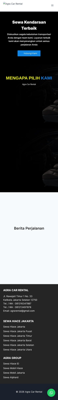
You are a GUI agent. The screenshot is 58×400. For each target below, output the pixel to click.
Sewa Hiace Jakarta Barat (17, 340)
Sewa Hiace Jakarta (14, 326)
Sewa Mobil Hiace (13, 368)
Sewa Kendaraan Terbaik (29, 25)
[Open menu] (52, 5)
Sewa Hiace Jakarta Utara (17, 349)
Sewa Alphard (10, 377)
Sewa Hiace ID (11, 363)
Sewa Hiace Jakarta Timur (17, 336)
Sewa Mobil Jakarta (14, 372)
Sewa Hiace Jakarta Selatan (18, 345)
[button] (51, 393)
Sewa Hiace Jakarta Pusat (17, 331)
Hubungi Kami (30, 53)
